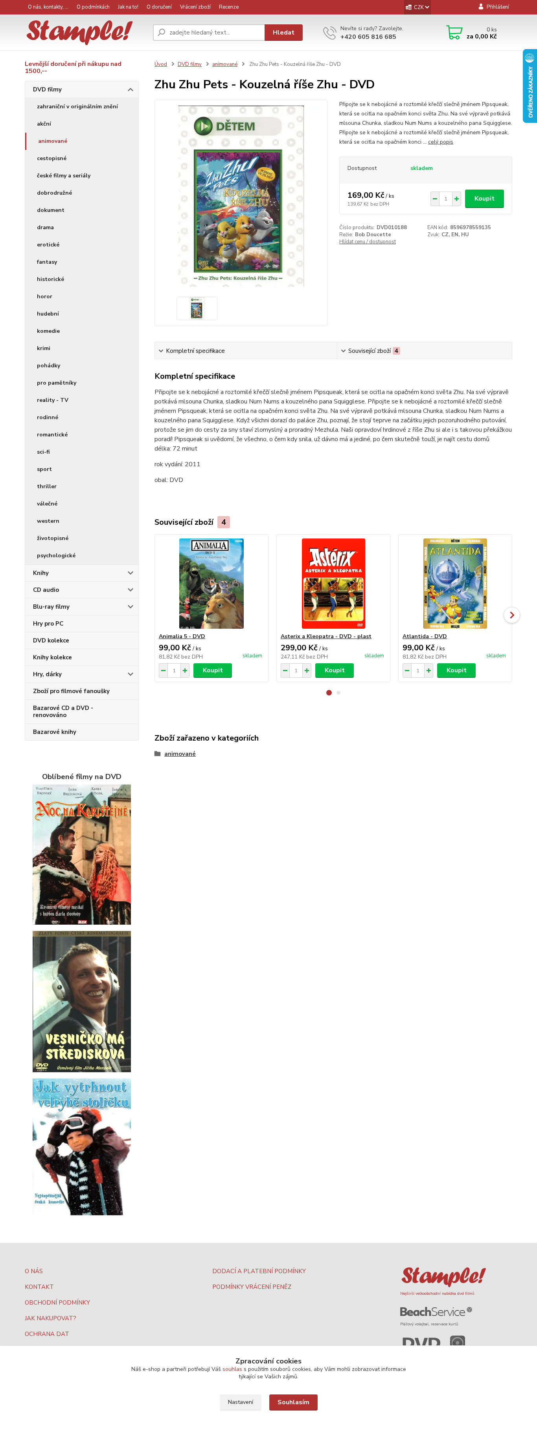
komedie (48, 331)
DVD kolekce (51, 640)
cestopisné (51, 158)
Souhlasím (293, 1402)
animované (52, 141)
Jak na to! (128, 7)
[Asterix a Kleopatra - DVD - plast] (333, 583)
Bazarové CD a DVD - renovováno (63, 711)
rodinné (47, 417)
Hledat (283, 32)
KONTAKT (39, 1287)
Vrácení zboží (195, 7)
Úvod (160, 64)
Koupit (484, 198)
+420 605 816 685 (368, 37)
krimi (43, 348)
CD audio (46, 590)
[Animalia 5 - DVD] (211, 583)
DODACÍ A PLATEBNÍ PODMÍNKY (259, 1271)
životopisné (52, 538)
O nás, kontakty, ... (48, 7)
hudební (48, 314)
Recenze (229, 7)
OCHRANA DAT (47, 1334)
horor (44, 296)
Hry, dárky (47, 674)
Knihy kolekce (52, 657)
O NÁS (34, 1271)
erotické (48, 244)
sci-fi (43, 452)
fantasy (47, 262)
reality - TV (52, 400)
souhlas (232, 1369)
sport (44, 469)
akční (44, 124)
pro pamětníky (56, 383)
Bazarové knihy (54, 732)
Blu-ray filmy (51, 607)
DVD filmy (47, 89)
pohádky (48, 365)
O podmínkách (93, 7)
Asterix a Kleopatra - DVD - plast (326, 636)
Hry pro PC (48, 624)
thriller (47, 486)
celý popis (440, 142)
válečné (47, 503)
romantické (52, 434)
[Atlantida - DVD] (455, 583)
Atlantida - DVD (425, 636)
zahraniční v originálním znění (77, 106)
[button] (329, 692)
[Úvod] (86, 32)
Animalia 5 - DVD (182, 636)
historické (50, 279)
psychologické (56, 555)
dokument (50, 210)
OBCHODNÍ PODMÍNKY (57, 1303)
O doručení (159, 7)
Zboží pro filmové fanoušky (71, 691)
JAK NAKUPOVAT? (50, 1318)
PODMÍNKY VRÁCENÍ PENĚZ (251, 1287)
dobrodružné (54, 193)
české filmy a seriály (63, 175)
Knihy (41, 573)
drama (45, 227)
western (48, 521)
